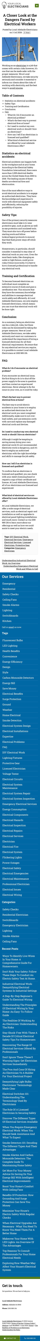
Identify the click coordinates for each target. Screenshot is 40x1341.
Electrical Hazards (12, 820)
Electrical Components (15, 814)
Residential (8, 589)
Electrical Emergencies (15, 873)
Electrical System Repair (16, 793)
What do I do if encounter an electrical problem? (21, 116)
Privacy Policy (29, 1323)
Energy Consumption (14, 809)
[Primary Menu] (37, 5)
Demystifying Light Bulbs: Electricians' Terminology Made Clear (17, 1085)
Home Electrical (11, 715)
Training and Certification (17, 106)
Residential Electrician (15, 914)
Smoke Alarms (10, 604)
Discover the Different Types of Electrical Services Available (20, 1120)
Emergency (8, 583)
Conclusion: (10, 109)
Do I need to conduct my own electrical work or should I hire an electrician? (22, 129)
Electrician (8, 841)
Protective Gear (22, 545)
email (11, 627)
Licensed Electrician (13, 768)
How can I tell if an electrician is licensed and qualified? (23, 136)
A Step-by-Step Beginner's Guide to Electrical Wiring (17, 997)
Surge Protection (11, 699)
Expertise (7, 736)
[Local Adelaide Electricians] (15, 8)
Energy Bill (8, 683)
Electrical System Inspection (18, 798)
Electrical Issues (11, 889)
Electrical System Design (16, 725)
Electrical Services (13, 539)
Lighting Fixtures (12, 757)
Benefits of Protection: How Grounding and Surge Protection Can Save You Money (18, 1200)
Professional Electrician (16, 884)
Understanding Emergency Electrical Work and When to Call (20, 567)
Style (5, 672)
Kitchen (6, 621)
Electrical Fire (10, 846)
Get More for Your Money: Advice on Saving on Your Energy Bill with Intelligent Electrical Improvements (18, 1175)
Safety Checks (10, 594)
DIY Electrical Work (19, 536)
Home (31, 1325)
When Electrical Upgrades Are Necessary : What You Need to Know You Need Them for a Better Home (19, 1228)
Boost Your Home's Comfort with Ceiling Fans (18, 1188)
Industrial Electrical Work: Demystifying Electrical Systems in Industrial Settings (19, 987)
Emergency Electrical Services (18, 541)
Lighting (7, 610)
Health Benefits (11, 651)
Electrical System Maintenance (12, 786)
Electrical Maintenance (15, 878)
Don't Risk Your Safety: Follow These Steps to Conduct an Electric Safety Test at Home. (19, 975)
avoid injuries (16, 88)
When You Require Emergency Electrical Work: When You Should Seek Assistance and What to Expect (19, 1132)
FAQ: (7, 112)
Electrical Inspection (14, 825)
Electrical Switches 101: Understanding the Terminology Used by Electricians (15, 1099)
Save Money (9, 688)
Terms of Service (17, 1323)
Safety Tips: (10, 103)
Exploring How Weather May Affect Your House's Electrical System (19, 1266)
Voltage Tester (10, 773)
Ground (6, 704)
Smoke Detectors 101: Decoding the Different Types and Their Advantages (19, 1146)
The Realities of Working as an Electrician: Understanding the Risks (19, 1024)
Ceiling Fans (9, 599)
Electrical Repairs (12, 830)
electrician (21, 65)
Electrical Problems (13, 741)
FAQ (4, 747)
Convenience (9, 656)
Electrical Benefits (12, 693)
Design (6, 667)
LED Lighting (9, 645)
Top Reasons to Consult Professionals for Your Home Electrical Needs (18, 1254)
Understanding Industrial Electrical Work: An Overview (19, 562)
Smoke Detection (12, 720)
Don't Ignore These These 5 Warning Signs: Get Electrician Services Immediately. (19, 1061)
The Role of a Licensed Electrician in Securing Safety (19, 1111)
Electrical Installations (15, 731)
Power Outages (10, 862)
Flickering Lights (12, 857)
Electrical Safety (11, 868)
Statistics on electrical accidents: (20, 100)
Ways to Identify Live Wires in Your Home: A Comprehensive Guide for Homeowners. (18, 961)
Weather (7, 709)
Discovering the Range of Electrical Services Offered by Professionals (19, 1048)
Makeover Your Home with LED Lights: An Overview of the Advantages (18, 1242)
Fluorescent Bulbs (12, 640)
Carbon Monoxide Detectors (18, 677)
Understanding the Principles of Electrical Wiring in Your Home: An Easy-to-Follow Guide (19, 1010)
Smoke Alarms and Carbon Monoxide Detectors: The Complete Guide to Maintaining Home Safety (17, 1160)
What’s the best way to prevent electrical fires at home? (22, 122)
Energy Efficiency (12, 661)
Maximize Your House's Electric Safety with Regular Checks (18, 1214)
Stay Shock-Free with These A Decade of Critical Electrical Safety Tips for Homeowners (19, 1036)
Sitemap (5, 1325)
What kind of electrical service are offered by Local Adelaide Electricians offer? (22, 143)
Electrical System (12, 852)
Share (27, 33)
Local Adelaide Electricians (12, 1321)
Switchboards (10, 615)
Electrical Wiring (12, 894)
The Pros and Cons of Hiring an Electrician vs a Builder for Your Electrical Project (18, 1073)
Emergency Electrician (15, 925)
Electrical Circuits (12, 779)
